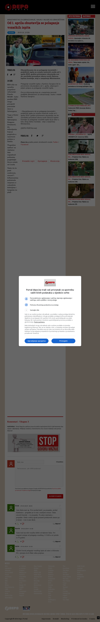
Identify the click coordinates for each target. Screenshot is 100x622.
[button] (50, 310)
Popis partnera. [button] (39, 322)
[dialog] (50, 311)
